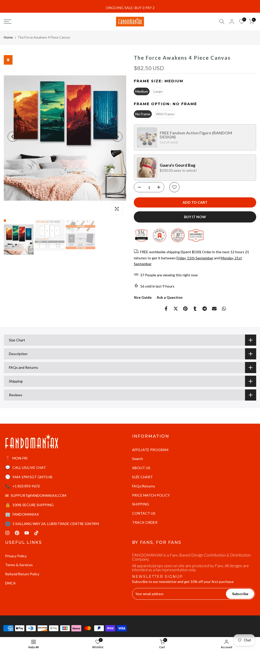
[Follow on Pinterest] (17, 533)
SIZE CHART (142, 477)
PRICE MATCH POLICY (151, 495)
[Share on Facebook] (166, 309)
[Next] (117, 137)
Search (137, 458)
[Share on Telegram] (204, 309)
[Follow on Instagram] (7, 533)
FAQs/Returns (143, 486)
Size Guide (143, 297)
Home (8, 37)
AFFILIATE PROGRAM (150, 450)
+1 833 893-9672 (26, 486)
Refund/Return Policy (22, 574)
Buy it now (195, 217)
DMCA (10, 583)
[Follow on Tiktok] (36, 533)
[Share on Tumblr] (195, 309)
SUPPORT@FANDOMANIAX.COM (38, 495)
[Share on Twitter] (175, 309)
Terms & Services (19, 565)
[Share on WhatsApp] (224, 309)
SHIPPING (140, 504)
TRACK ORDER (144, 522)
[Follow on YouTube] (26, 533)
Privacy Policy (16, 556)
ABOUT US (141, 468)
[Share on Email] (214, 309)
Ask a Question (170, 297)
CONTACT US (143, 513)
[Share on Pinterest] (185, 309)
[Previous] (13, 137)
